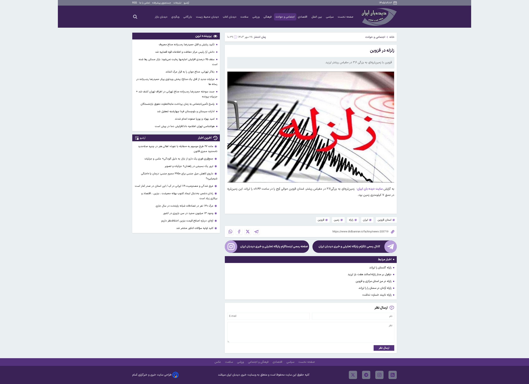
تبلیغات (177, 3)
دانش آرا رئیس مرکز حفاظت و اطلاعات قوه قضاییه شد (185, 52)
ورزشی (256, 17)
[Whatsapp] (230, 231)
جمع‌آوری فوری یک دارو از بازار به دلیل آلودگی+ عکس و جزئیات (179, 159)
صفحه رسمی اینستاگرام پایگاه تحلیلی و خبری (274, 246)
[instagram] (379, 375)
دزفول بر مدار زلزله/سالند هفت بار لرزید (369, 274)
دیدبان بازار (161, 17)
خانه (391, 37)
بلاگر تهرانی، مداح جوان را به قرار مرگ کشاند (190, 72)
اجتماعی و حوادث (285, 17)
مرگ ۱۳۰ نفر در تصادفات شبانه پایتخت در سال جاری (184, 206)
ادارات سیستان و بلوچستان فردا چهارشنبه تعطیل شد (186, 111)
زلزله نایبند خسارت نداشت (376, 295)
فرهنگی (268, 17)
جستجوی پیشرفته (161, 3)
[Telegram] (256, 231)
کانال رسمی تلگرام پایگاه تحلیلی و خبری (349, 246)
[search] (135, 16)
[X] (248, 231)
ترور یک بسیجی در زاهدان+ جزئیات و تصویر (189, 166)
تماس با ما (144, 3)
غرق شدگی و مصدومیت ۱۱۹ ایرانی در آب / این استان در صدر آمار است (174, 186)
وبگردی (176, 17)
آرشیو (186, 3)
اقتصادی (303, 17)
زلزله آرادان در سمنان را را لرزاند (375, 288)
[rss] (392, 375)
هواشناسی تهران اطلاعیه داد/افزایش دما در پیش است (185, 126)
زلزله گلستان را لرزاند (380, 267)
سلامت (245, 17)
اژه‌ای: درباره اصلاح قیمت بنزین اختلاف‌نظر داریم (187, 221)
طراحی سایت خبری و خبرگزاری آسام (152, 375)
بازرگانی (188, 17)
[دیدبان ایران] (378, 16)
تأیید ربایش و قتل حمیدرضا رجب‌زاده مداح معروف (187, 44)
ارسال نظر (384, 348)
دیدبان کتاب (230, 17)
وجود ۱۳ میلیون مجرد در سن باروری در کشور (188, 213)
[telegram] (366, 375)
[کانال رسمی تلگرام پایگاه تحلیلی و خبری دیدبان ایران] (390, 246)
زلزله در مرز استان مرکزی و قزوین (373, 281)
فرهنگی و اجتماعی (258, 362)
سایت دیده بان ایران (370, 189)
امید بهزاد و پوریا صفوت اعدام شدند (195, 119)
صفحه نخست (345, 17)
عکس (218, 362)
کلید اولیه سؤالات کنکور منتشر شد (194, 228)
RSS (134, 3)
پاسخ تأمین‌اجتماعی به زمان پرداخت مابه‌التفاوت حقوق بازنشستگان (178, 104)
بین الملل (317, 17)
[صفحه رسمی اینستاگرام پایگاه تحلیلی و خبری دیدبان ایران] (231, 246)
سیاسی (330, 17)
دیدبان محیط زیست (208, 17)
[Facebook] (239, 231)
